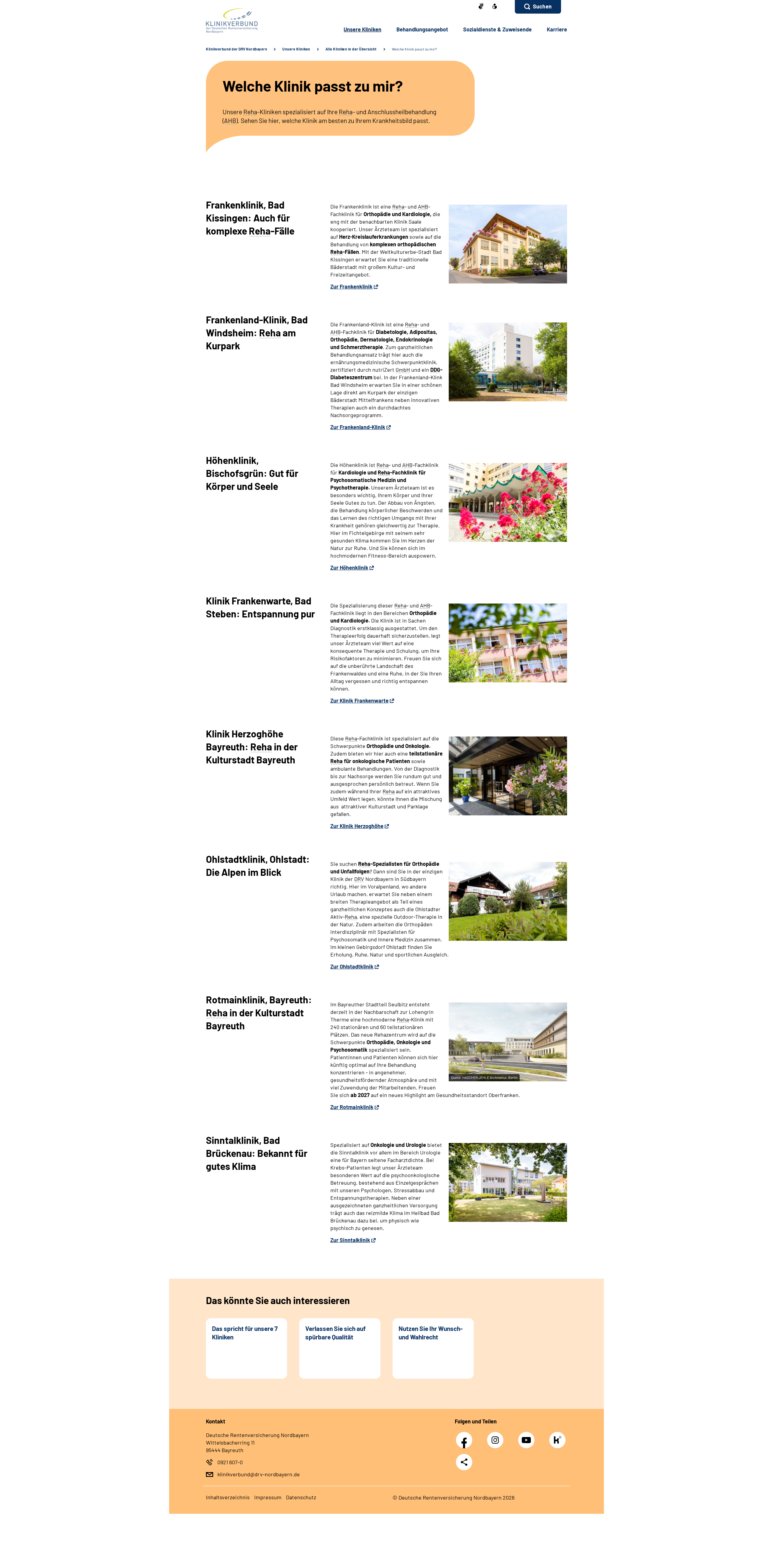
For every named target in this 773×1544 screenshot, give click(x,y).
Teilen (464, 1461)
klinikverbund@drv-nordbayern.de (258, 1474)
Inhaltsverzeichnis (228, 1497)
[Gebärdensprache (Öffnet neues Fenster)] (481, 7)
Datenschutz (301, 1497)
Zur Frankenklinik (351, 286)
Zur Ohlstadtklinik (352, 966)
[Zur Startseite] (246, 20)
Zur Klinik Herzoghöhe (356, 826)
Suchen (542, 6)
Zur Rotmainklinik (352, 1107)
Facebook (465, 1436)
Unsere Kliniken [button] (362, 29)
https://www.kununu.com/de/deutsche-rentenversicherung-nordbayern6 (559, 1441)
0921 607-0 (230, 1462)
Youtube (528, 1436)
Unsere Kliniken (296, 49)
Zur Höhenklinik (349, 567)
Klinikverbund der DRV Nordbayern (236, 49)
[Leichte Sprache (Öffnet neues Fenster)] (494, 7)
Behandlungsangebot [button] (422, 29)
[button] (538, 7)
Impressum (267, 1497)
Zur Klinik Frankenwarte (359, 700)
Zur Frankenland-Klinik (357, 427)
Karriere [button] (557, 29)
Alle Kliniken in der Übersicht (351, 49)
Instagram (496, 1436)
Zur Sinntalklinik (350, 1240)
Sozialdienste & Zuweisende (497, 29)
